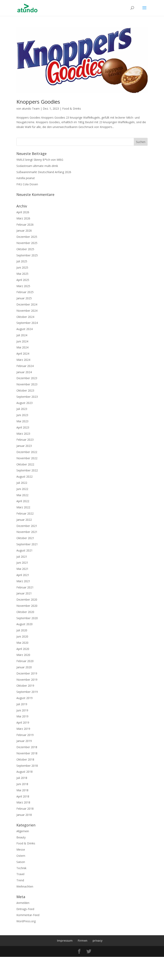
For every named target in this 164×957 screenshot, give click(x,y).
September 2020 (27, 618)
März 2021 (23, 581)
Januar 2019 (24, 741)
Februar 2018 (25, 808)
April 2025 (22, 280)
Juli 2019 (21, 704)
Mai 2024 (22, 347)
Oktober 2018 (25, 759)
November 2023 (26, 384)
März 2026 (23, 218)
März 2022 (23, 507)
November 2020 (26, 606)
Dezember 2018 (26, 747)
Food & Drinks (71, 108)
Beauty (21, 837)
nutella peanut (25, 178)
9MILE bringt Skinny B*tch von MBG (39, 160)
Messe (20, 849)
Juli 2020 (21, 630)
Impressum (65, 940)
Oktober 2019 (25, 685)
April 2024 (22, 353)
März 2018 (23, 802)
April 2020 (22, 649)
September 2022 (27, 470)
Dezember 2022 (26, 452)
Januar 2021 (24, 593)
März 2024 (23, 360)
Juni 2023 (22, 415)
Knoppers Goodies (38, 101)
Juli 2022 (21, 483)
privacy (98, 940)
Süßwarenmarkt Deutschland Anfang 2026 (43, 172)
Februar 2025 (25, 292)
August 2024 (24, 329)
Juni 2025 (22, 267)
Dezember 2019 (26, 673)
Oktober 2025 (25, 249)
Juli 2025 (21, 261)
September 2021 (27, 544)
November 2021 (26, 532)
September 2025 (27, 255)
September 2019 (27, 692)
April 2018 (22, 796)
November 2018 (26, 753)
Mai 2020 (22, 643)
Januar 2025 (24, 298)
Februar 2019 (25, 735)
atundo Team (31, 108)
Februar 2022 (25, 513)
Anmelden (22, 903)
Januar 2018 (24, 815)
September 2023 (27, 397)
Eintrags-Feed (25, 909)
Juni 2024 (22, 341)
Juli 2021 (21, 556)
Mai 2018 (22, 790)
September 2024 (27, 323)
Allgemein (22, 831)
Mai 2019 (22, 716)
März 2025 (23, 286)
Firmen (82, 940)
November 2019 (26, 679)
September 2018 (27, 766)
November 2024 (26, 310)
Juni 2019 (22, 710)
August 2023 (24, 403)
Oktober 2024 (25, 317)
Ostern (20, 856)
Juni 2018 (22, 784)
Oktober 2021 (25, 538)
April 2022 (22, 501)
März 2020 (23, 655)
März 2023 (23, 433)
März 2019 (23, 729)
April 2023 (22, 427)
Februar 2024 (25, 366)
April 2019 (22, 722)
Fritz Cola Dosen (27, 184)
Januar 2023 (24, 446)
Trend (20, 880)
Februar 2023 (25, 439)
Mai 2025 (22, 274)
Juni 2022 (22, 489)
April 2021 (22, 575)
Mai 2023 (22, 421)
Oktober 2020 (25, 612)
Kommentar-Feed (27, 915)
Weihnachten (24, 886)
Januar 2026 (24, 230)
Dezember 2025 (26, 237)
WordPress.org (26, 921)
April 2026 (22, 212)
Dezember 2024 (26, 304)
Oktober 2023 (25, 390)
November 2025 (26, 243)
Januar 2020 (24, 667)
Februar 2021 (25, 587)
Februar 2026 (25, 224)
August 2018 (24, 772)
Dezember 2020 (26, 599)
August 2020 (24, 624)
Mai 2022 (22, 495)
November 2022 (26, 458)
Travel (20, 874)
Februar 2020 (25, 661)
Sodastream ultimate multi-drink (37, 166)
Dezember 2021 (26, 526)
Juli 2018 (21, 778)
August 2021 (24, 550)
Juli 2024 (21, 335)
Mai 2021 (22, 569)
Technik (21, 868)
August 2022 (24, 476)
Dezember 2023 (26, 378)
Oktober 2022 (25, 464)
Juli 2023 (21, 409)
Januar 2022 (24, 520)
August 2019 (24, 698)
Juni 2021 (22, 562)
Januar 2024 (24, 372)
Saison (20, 862)
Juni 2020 (22, 636)
